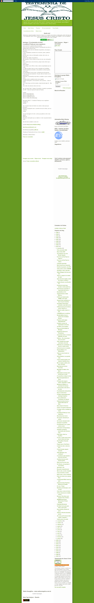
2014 (57, 543)
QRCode (36, 129)
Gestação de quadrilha (62, 422)
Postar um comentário (28, 136)
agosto (59, 526)
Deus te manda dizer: (62, 392)
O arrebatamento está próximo (64, 391)
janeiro (59, 538)
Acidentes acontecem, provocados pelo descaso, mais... (63, 431)
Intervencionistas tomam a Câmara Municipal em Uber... (63, 403)
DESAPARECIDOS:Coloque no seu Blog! (63, 176)
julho (58, 528)
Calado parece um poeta (62, 519)
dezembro (59, 248)
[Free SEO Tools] (47, 600)
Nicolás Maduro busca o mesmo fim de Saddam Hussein (63, 317)
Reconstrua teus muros (62, 415)
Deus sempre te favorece (62, 405)
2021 (57, 239)
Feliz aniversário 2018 (62, 250)
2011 (57, 549)
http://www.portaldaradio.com (29, 127)
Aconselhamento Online (29, 31)
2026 (57, 232)
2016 (57, 540)
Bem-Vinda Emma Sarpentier (63, 265)
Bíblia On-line (38, 31)
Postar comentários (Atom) (33, 161)
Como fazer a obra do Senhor (63, 491)
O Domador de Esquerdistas (63, 427)
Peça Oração (55, 28)
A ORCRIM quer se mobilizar (63, 313)
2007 (57, 556)
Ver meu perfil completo (60, 587)
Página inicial (38, 158)
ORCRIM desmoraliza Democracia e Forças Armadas (62, 501)
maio (58, 531)
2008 (57, 554)
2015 (57, 542)
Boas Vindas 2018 (61, 251)
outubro (59, 522)
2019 (57, 243)
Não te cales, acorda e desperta (64, 470)
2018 (57, 244)
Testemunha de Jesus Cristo (62, 564)
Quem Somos (31, 28)
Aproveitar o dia (60, 467)
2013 (57, 545)
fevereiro (59, 536)
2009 (57, 552)
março (59, 535)
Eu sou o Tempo (60, 486)
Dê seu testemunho (46, 28)
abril (58, 533)
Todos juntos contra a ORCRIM (64, 268)
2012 (57, 547)
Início (25, 28)
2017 (57, 246)
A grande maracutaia (61, 263)
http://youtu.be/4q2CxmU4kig (33, 124)
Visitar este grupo (67, 87)
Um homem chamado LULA (63, 421)
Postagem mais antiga (47, 158)
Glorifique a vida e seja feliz (63, 270)
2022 (57, 237)
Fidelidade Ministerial (62, 504)
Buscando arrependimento (63, 469)
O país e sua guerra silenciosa (64, 407)
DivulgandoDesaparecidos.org (63, 178)
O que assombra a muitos (63, 472)
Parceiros (38, 28)
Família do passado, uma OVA (64, 267)
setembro (59, 524)
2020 (57, 241)
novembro (59, 520)
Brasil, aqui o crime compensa (64, 474)
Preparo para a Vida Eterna (63, 444)
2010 (57, 550)
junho (58, 529)
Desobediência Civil (61, 291)
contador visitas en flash (60, 228)
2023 (57, 236)
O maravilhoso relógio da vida (64, 376)
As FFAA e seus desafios (62, 326)
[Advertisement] (34, 147)
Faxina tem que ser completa (63, 348)
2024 (57, 234)
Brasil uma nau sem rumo (63, 462)
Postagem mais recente (28, 158)
